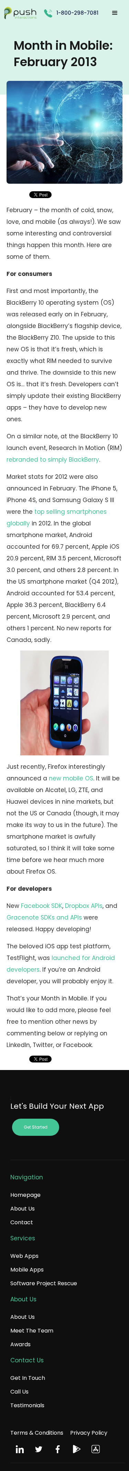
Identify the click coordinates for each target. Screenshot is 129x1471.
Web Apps (24, 1256)
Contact (21, 1222)
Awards (20, 1344)
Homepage (25, 1195)
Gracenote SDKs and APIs (44, 917)
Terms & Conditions (36, 1433)
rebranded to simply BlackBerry (53, 459)
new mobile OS (71, 778)
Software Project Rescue (43, 1283)
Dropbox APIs (84, 906)
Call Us (19, 1392)
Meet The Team (31, 1331)
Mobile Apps (27, 1270)
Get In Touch (27, 1378)
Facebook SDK (41, 906)
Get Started (35, 1127)
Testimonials (27, 1405)
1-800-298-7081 (77, 12)
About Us (22, 1209)
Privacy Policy (88, 1433)
